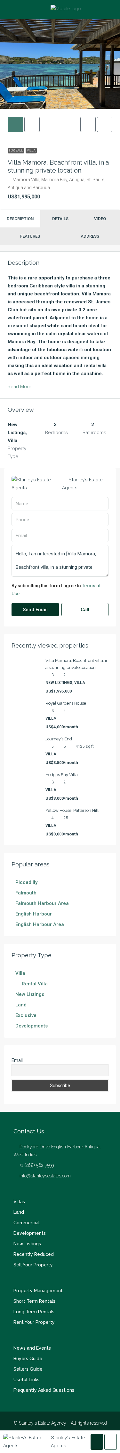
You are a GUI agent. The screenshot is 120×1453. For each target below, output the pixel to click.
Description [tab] (20, 218)
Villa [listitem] (20, 973)
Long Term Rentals (33, 1311)
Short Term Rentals (34, 1301)
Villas (19, 1201)
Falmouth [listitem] (25, 893)
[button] (88, 124)
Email (17, 1060)
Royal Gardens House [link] (65, 703)
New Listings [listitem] (29, 994)
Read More (19, 386)
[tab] (15, 124)
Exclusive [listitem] (25, 1015)
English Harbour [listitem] (33, 914)
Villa (31, 150)
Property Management (38, 1290)
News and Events (32, 1348)
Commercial (26, 1222)
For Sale (16, 150)
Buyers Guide (27, 1358)
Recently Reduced (33, 1254)
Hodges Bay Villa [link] (61, 774)
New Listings (27, 1243)
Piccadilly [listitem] (26, 882)
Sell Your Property (33, 1264)
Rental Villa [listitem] (35, 984)
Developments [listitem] (31, 1026)
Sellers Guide (28, 1369)
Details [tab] (60, 218)
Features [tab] (30, 236)
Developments (29, 1233)
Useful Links (26, 1379)
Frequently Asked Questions (43, 1390)
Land (18, 1212)
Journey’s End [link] (58, 739)
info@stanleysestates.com (45, 1175)
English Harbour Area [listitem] (39, 924)
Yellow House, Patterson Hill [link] (72, 810)
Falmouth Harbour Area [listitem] (42, 903)
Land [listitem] (21, 1005)
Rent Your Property (34, 1322)
